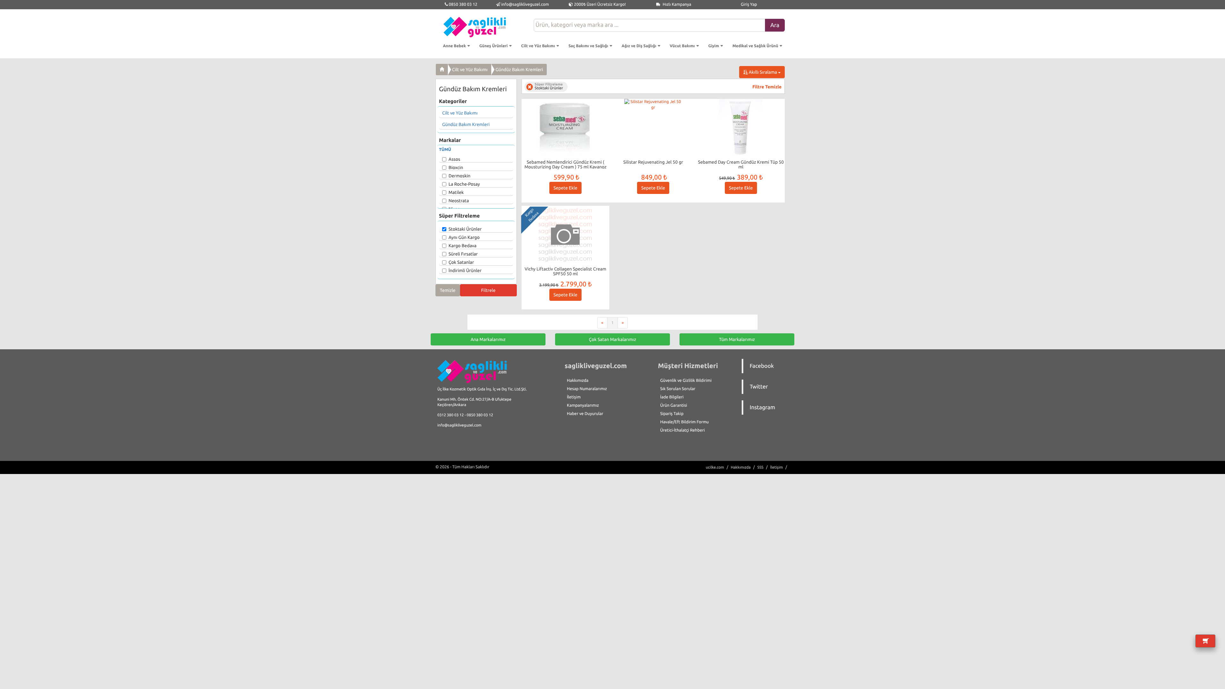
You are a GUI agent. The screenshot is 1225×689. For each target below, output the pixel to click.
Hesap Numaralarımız (587, 389)
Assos (454, 159)
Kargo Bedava (463, 245)
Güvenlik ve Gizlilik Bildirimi (686, 380)
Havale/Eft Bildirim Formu (684, 422)
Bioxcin (456, 167)
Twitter (759, 387)
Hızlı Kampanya (676, 4)
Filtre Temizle (767, 86)
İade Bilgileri (672, 397)
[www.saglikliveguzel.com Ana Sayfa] (441, 69)
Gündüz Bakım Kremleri (519, 69)
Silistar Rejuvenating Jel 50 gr (653, 162)
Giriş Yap (749, 4)
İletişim (574, 397)
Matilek (456, 192)
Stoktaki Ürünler (465, 229)
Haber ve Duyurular (585, 413)
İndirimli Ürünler (465, 270)
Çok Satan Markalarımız (612, 339)
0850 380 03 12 (463, 4)
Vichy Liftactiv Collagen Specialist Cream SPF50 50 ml (565, 271)
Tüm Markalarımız (737, 339)
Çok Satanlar (461, 262)
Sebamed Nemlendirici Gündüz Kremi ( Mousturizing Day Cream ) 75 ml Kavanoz (565, 164)
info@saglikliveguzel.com (525, 4)
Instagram (762, 407)
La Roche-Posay (464, 184)
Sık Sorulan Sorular (677, 389)
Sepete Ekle (565, 187)
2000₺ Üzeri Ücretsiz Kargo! (599, 4)
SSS (760, 467)
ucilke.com (715, 467)
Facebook (762, 366)
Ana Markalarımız (488, 339)
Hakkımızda (578, 380)
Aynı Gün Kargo (464, 237)
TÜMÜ (445, 149)
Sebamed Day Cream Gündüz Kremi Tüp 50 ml (741, 164)
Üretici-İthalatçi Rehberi (682, 430)
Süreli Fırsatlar (463, 253)
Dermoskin (460, 175)
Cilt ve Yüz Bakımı (469, 69)
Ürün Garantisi (673, 405)
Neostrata (459, 200)
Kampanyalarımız (583, 405)
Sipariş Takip (672, 413)
